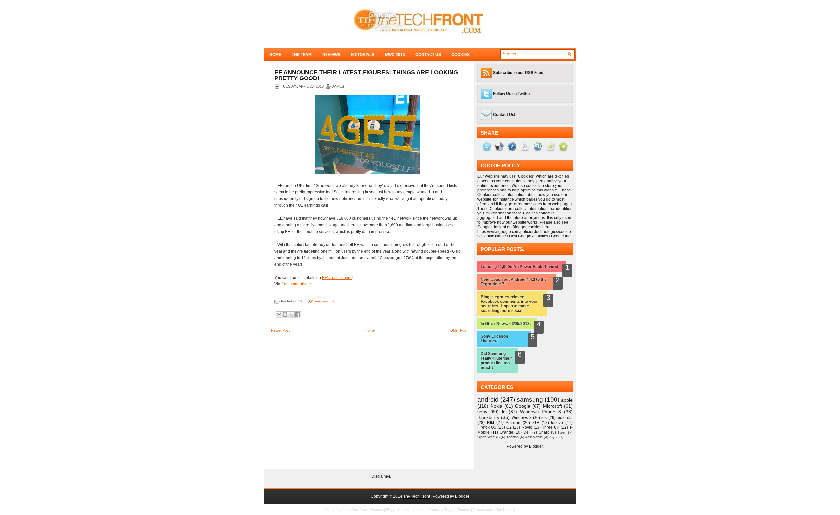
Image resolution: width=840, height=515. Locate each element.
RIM (490, 422)
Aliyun (553, 437)
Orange (506, 432)
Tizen (561, 432)
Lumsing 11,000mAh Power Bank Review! (519, 266)
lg (504, 411)
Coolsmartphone (296, 284)
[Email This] (279, 314)
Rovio (527, 427)
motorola (565, 417)
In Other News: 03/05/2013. (506, 323)
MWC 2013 (395, 54)
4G (300, 301)
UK (332, 301)
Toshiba (512, 437)
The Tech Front (416, 496)
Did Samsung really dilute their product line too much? (496, 360)
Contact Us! (504, 114)
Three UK (550, 427)
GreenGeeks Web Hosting (494, 510)
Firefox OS (486, 427)
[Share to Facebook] (297, 314)
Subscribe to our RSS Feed (518, 72)
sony (482, 411)
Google (522, 406)
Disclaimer (380, 476)
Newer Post (280, 330)
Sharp (544, 432)
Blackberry (488, 417)
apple (567, 400)
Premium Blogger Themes (449, 510)
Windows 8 (522, 417)
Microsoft (552, 406)
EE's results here (337, 277)
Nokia (496, 406)
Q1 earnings (319, 301)
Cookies (461, 54)
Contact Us (428, 54)
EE (306, 301)
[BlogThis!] (285, 314)
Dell (527, 432)
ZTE (535, 422)
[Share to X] (291, 314)
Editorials (362, 54)
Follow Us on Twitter (511, 93)
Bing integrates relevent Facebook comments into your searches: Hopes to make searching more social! (509, 304)
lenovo (557, 422)
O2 (509, 427)
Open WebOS (488, 437)
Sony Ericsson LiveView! (494, 338)
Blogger (536, 446)
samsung (530, 399)
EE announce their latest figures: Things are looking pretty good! (366, 75)
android (488, 399)
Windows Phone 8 (540, 411)
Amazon (513, 422)
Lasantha (417, 510)
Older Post (458, 330)
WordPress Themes (367, 510)
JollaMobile (534, 437)
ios (544, 417)
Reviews (331, 54)
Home (275, 54)
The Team (302, 54)
